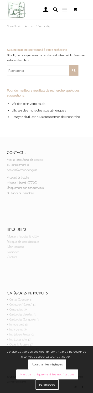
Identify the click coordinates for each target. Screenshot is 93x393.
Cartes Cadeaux (19, 299)
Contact (12, 257)
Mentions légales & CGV (23, 236)
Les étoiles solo (18, 339)
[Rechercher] (53, 9)
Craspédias (16, 309)
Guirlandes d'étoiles (20, 314)
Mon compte (15, 246)
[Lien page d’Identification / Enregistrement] (43, 9)
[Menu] (64, 9)
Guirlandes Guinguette (22, 319)
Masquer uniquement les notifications (47, 374)
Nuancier (13, 252)
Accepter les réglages (47, 364)
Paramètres (47, 384)
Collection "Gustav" (20, 304)
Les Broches (16, 329)
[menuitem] (43, 9)
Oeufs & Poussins (19, 344)
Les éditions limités (19, 334)
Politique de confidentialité (23, 241)
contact (38, 159)
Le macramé (16, 324)
